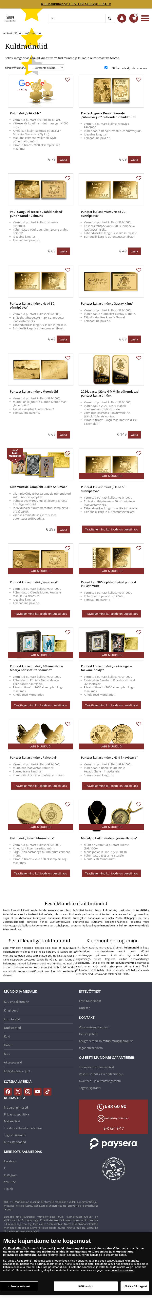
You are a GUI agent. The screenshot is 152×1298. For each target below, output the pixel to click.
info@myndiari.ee (117, 1118)
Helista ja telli (88, 1034)
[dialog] (76, 1263)
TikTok (8, 1189)
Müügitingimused (16, 1107)
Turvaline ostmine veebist (96, 1067)
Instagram (11, 1175)
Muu (7, 1054)
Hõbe (7, 1045)
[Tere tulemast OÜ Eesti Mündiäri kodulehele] (121, 18)
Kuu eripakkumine (16, 1002)
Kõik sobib (85, 1286)
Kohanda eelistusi (19, 1286)
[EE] (10, 18)
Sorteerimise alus (16, 68)
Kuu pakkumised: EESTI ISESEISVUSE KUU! (76, 4)
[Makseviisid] (113, 1143)
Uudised (84, 1008)
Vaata (63, 159)
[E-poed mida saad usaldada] (113, 1169)
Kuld (7, 1036)
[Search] (109, 18)
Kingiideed (11, 1010)
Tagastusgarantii (90, 1088)
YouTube (10, 1182)
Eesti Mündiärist (90, 1001)
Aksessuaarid (13, 1062)
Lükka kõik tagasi (135, 1286)
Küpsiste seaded (15, 1142)
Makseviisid (12, 1121)
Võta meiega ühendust (94, 1027)
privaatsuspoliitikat (122, 1270)
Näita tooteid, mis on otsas (129, 68)
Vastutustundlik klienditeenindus (101, 1074)
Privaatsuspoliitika (16, 1114)
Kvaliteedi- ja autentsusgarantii (100, 1081)
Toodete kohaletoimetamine (23, 1128)
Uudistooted (12, 1028)
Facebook (10, 1161)
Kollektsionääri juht (17, 1071)
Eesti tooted (12, 1019)
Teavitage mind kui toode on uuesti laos (111, 529)
